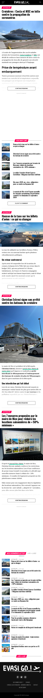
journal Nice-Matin (16, 463)
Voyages (28, 682)
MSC (35, 55)
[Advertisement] (21, 116)
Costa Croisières (25, 55)
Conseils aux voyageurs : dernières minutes (19, 685)
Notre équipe (22, 687)
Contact (35, 685)
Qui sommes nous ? (18, 682)
